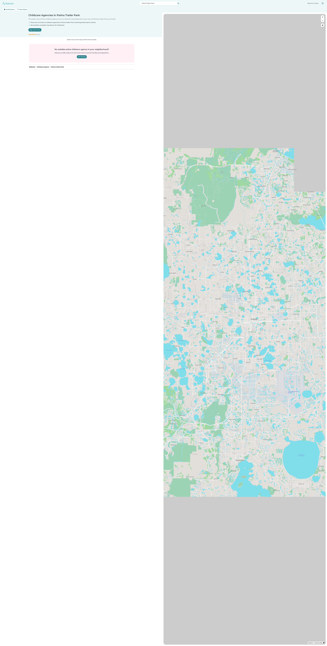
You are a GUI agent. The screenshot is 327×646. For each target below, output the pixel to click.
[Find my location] (322, 25)
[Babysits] (8, 3)
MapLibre (311, 643)
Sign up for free (35, 30)
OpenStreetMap (318, 643)
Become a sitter (313, 3)
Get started (82, 57)
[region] (245, 329)
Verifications (10, 9)
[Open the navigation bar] (322, 3)
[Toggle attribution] (324, 643)
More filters (23, 9)
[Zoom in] (322, 17)
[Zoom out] (322, 20)
